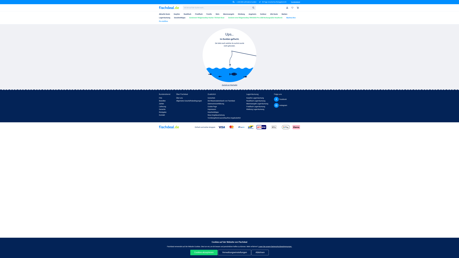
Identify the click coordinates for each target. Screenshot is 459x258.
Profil (287, 7)
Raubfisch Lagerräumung (255, 101)
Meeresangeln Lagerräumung (257, 104)
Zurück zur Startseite (229, 85)
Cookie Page (212, 107)
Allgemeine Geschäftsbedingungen (189, 101)
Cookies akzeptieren (204, 252)
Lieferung (162, 107)
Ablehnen (260, 252)
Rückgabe (162, 112)
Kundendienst (295, 2)
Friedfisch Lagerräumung (255, 107)
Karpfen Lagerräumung (255, 98)
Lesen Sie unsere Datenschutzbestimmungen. (275, 246)
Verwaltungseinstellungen (234, 252)
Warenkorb (298, 7)
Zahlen (161, 104)
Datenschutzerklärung (216, 104)
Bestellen (162, 101)
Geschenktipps (213, 112)
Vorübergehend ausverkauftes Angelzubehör (224, 118)
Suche (253, 7)
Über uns (179, 98)
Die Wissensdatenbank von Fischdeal (221, 101)
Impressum (212, 109)
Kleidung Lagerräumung (255, 109)
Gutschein (211, 98)
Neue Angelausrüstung (216, 115)
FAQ (160, 98)
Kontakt (162, 115)
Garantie (162, 109)
